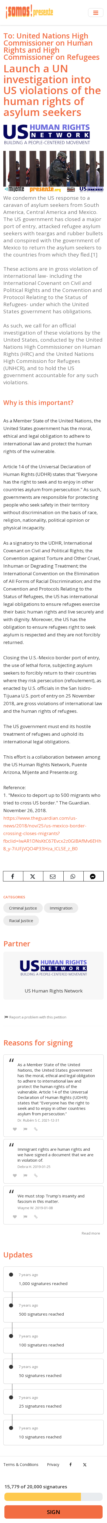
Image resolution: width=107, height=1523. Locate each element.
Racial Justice (21, 920)
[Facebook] (70, 1464)
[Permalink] (36, 1129)
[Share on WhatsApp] (73, 876)
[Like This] (15, 1128)
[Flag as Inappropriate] (25, 1128)
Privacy (53, 1464)
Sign (53, 1512)
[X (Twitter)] (84, 1464)
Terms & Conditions (20, 1464)
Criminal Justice (23, 908)
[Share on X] (33, 876)
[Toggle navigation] (95, 12)
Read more (91, 1233)
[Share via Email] (53, 876)
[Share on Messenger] (93, 876)
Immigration (61, 908)
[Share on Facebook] (13, 876)
